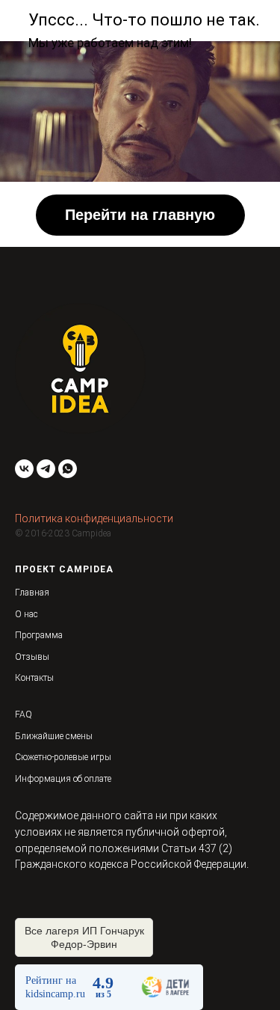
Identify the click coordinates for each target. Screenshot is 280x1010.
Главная (32, 592)
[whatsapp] (67, 468)
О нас (26, 614)
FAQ (23, 714)
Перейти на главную (140, 214)
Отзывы (32, 657)
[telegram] (46, 468)
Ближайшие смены (54, 736)
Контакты (34, 678)
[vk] (24, 468)
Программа (39, 635)
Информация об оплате (63, 779)
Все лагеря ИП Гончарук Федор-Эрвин (84, 937)
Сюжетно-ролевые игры (63, 757)
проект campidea (64, 569)
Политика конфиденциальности (94, 518)
